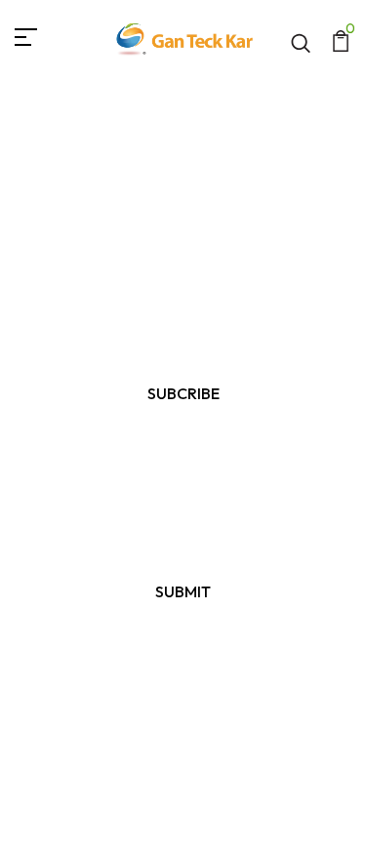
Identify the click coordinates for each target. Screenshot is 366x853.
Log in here (269, 671)
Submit (183, 591)
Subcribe (183, 393)
